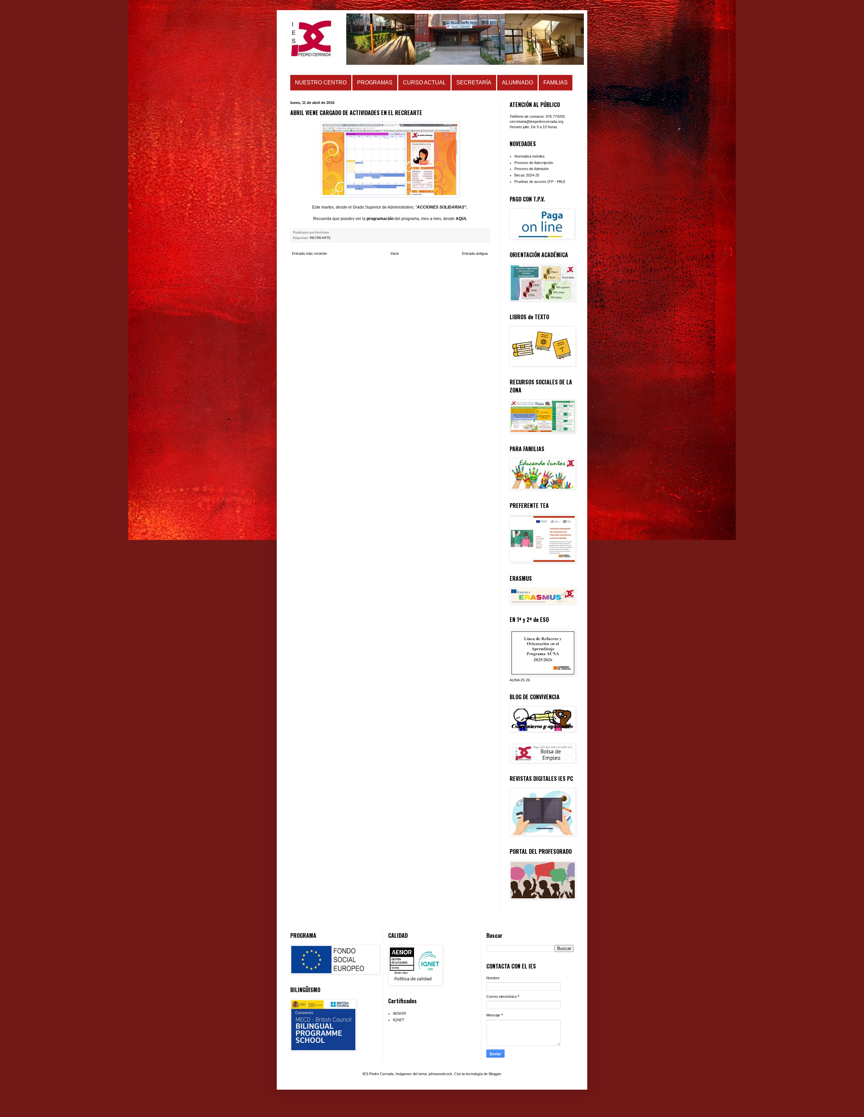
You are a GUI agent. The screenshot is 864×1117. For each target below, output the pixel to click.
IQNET (398, 1020)
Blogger (495, 1074)
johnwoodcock (440, 1074)
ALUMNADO (517, 82)
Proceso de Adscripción (533, 163)
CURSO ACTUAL (424, 82)
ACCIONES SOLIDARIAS (440, 207)
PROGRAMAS (375, 82)
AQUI (461, 218)
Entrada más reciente (309, 253)
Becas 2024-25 (526, 175)
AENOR (399, 1013)
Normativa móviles (529, 156)
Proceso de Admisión (531, 169)
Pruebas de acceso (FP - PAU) (539, 182)
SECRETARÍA (473, 82)
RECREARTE (320, 238)
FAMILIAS (555, 82)
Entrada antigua (475, 253)
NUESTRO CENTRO (321, 82)
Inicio (394, 253)
